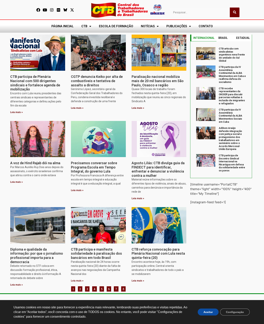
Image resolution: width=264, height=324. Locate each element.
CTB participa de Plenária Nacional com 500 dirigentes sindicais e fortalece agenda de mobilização (35, 83)
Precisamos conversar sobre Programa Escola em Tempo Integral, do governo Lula (94, 167)
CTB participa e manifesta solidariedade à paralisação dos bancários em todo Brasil (96, 253)
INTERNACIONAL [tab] (204, 37)
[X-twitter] (72, 10)
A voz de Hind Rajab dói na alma (35, 163)
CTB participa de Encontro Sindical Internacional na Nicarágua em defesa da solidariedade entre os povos (232, 163)
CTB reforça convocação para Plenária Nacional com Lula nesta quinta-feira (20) (158, 253)
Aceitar (208, 312)
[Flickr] (58, 10)
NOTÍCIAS (148, 26)
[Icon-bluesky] (65, 10)
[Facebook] (38, 10)
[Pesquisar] (234, 12)
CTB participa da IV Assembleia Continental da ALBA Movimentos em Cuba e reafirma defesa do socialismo (232, 74)
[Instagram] (52, 10)
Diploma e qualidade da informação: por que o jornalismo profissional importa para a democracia (36, 255)
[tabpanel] (221, 109)
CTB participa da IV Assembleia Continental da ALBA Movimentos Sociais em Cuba (230, 115)
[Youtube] (45, 10)
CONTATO (206, 26)
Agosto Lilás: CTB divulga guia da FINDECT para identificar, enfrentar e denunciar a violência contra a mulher (158, 169)
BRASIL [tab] (223, 37)
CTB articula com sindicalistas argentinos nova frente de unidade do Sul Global (232, 54)
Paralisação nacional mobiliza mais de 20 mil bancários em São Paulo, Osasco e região (158, 81)
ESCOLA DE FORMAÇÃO (116, 26)
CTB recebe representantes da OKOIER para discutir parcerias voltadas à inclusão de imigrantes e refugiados (232, 96)
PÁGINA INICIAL (62, 26)
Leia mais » (16, 112)
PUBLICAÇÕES (176, 26)
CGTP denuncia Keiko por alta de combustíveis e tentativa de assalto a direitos (97, 81)
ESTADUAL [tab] (243, 37)
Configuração (235, 312)
